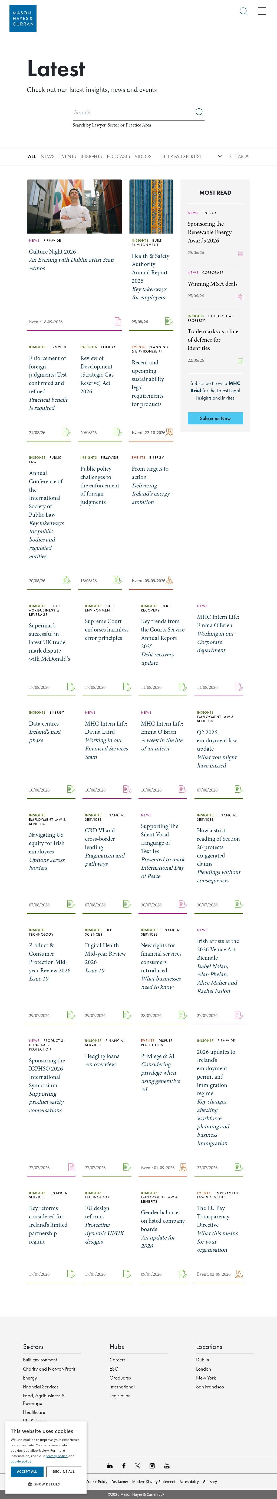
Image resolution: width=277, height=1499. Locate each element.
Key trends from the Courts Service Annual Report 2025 (162, 642)
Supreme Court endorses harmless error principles (106, 629)
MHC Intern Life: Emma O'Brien (218, 633)
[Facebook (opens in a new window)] (124, 1465)
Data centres (45, 732)
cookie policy (21, 1461)
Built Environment (40, 1360)
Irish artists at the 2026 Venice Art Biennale (218, 966)
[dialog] (46, 1457)
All (32, 156)
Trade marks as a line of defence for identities (213, 339)
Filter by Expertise (181, 156)
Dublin (202, 1360)
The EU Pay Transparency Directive (217, 1229)
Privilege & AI (160, 1072)
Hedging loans (102, 1060)
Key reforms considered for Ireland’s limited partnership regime (48, 1224)
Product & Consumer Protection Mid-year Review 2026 (50, 962)
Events (68, 156)
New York (206, 1378)
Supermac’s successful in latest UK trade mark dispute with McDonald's (49, 642)
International (122, 1387)
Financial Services (40, 1387)
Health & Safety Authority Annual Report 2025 (150, 277)
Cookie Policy (96, 1481)
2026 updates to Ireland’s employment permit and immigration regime (216, 1097)
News (48, 156)
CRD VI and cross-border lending (104, 847)
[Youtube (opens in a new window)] (166, 1465)
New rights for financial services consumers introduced (161, 966)
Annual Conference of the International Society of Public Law (46, 514)
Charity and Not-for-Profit (49, 1369)
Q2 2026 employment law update (217, 749)
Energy (30, 1378)
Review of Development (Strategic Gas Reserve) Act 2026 (97, 374)
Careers (118, 1360)
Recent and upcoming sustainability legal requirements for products (148, 383)
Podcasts (118, 156)
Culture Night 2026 (71, 260)
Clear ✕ (239, 156)
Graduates (120, 1378)
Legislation (120, 1395)
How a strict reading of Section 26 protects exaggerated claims (218, 855)
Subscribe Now (215, 418)
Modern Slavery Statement (154, 1481)
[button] (46, 1484)
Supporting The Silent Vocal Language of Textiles (162, 851)
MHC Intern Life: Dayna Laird (106, 740)
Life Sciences (35, 1421)
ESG (114, 1369)
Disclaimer (119, 1481)
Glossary (210, 1481)
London (203, 1369)
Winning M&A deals (213, 284)
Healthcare (34, 1412)
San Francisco (210, 1387)
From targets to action (151, 485)
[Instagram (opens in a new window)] (152, 1465)
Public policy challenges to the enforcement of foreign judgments (99, 485)
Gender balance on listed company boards (163, 1229)
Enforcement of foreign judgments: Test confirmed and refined (48, 383)
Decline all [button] (64, 1471)
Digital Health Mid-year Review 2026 (105, 957)
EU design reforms (104, 1224)
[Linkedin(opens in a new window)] (110, 1465)
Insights (91, 156)
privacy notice (57, 1456)
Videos (143, 156)
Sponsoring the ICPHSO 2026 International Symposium (47, 1085)
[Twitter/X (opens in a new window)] (137, 1465)
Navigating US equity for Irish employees (47, 851)
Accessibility (189, 1481)
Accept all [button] (27, 1471)
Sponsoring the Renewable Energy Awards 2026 (210, 232)
